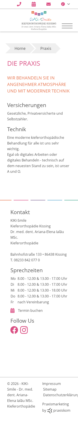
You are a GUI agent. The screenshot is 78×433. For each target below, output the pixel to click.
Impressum (51, 403)
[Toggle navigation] (67, 25)
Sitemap (50, 408)
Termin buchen (30, 329)
